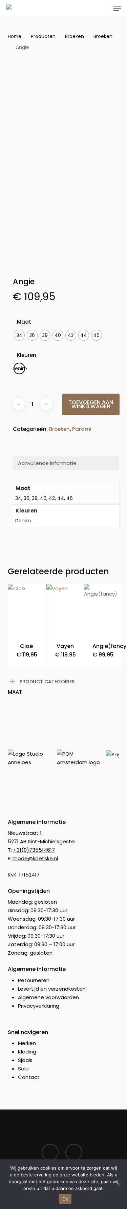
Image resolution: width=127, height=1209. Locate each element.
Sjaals (25, 1060)
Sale (23, 1068)
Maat (24, 322)
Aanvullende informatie (47, 463)
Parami (81, 429)
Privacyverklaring (38, 1005)
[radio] (19, 335)
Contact (29, 1077)
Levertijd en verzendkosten (52, 988)
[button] (117, 8)
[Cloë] (26, 609)
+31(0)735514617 (34, 849)
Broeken (74, 36)
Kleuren (26, 355)
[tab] (66, 463)
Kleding (27, 1051)
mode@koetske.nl (35, 858)
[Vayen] (65, 609)
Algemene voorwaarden (48, 997)
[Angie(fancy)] (102, 609)
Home (14, 36)
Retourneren (33, 980)
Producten (43, 36)
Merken (27, 1043)
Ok (65, 1199)
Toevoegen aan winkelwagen (90, 404)
